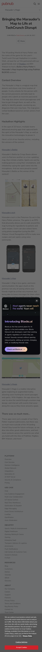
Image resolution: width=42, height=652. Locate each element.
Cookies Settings (21, 642)
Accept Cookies (21, 647)
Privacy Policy (27, 636)
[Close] (37, 301)
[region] (21, 633)
